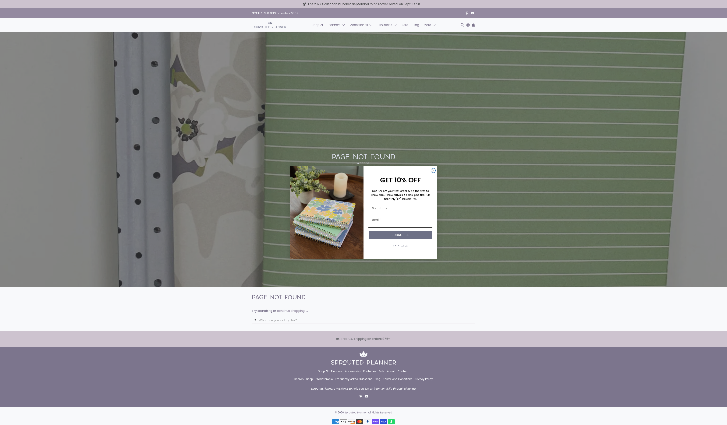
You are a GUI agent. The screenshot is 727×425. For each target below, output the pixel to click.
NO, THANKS (400, 246)
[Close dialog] (433, 170)
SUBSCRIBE (401, 235)
